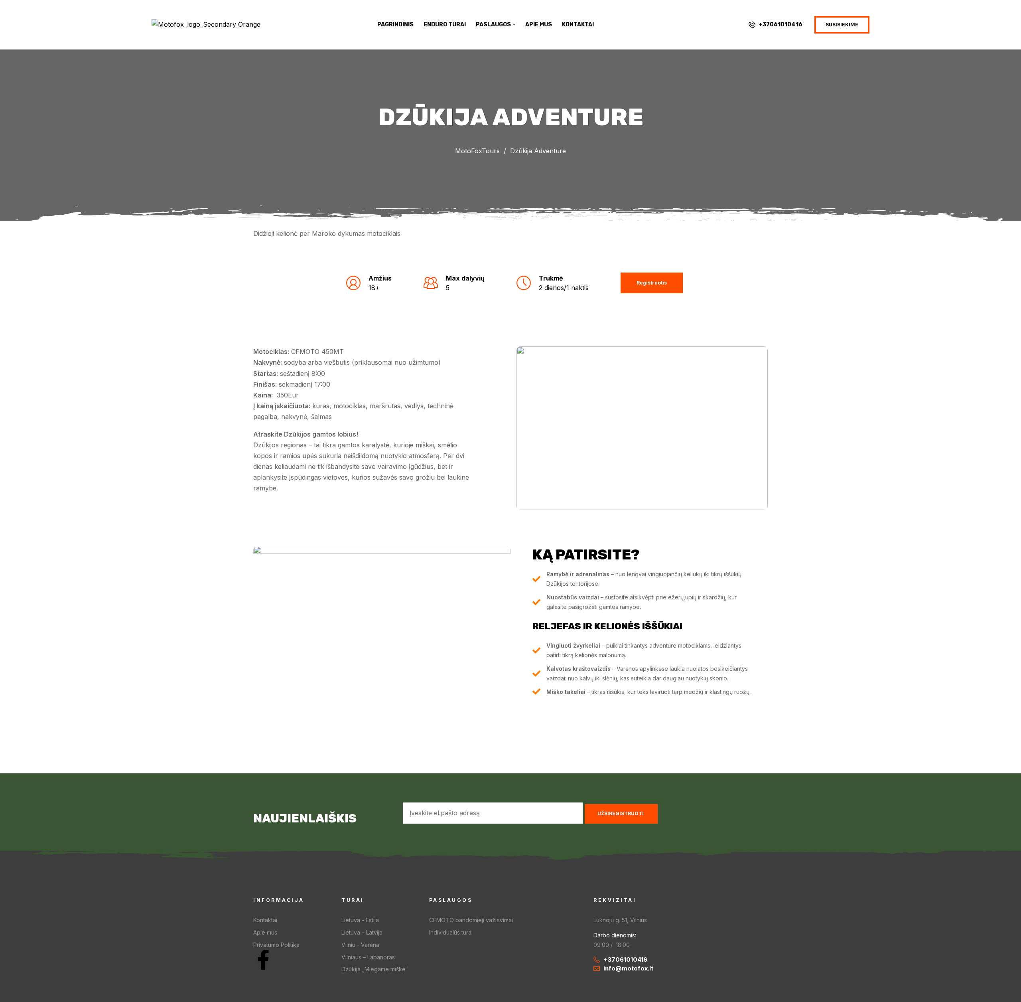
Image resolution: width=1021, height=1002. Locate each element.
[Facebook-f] (263, 960)
